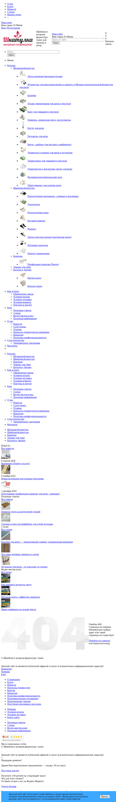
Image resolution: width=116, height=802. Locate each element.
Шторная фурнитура (23, 68)
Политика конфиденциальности (29, 337)
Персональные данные (19, 701)
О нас (10, 321)
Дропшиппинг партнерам (26, 343)
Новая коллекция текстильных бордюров (22, 478)
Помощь (5, 671)
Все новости (7, 448)
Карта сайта (13, 717)
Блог (9, 307)
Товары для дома (22, 267)
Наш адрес (6, 22)
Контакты (12, 345)
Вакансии (18, 335)
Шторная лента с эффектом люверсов (20, 597)
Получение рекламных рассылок (24, 704)
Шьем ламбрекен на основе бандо (18, 609)
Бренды (11, 690)
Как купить (13, 291)
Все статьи (6, 529)
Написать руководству (18, 687)
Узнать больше (8, 786)
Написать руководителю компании (31, 332)
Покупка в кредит (22, 305)
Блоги (10, 682)
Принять (105, 796)
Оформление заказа (23, 294)
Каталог (11, 65)
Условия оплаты (21, 296)
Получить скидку (10, 770)
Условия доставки (22, 299)
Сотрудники (19, 326)
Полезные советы (22, 310)
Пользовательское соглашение (22, 698)
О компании (13, 679)
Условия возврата (22, 302)
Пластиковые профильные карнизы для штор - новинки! (30, 493)
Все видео (6, 572)
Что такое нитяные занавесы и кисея (20, 554)
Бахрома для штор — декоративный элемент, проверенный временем (37, 542)
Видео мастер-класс (23, 316)
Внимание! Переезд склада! (15, 463)
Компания (6, 669)
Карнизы (18, 256)
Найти (11, 55)
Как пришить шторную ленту (16, 584)
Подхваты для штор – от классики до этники (24, 566)
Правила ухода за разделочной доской (20, 511)
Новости (17, 324)
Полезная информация (25, 318)
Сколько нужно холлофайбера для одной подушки (27, 524)
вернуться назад (101, 643)
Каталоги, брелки (22, 269)
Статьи (17, 313)
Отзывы (17, 329)
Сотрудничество (15, 340)
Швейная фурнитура (24, 188)
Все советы (7, 499)
